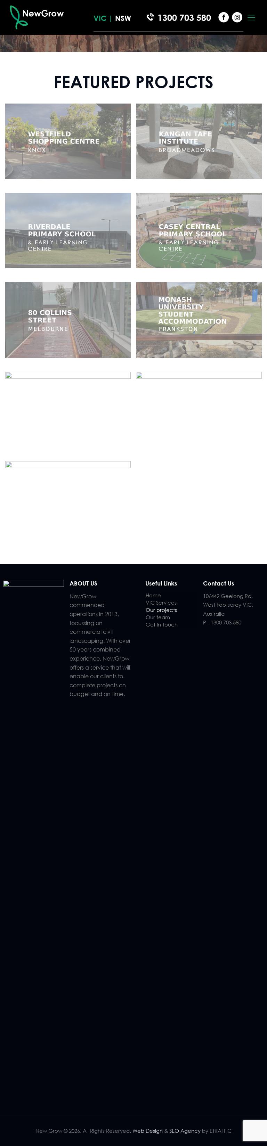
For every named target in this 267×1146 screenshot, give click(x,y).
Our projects (161, 609)
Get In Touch (162, 624)
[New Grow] (37, 17)
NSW (123, 18)
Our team (158, 617)
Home (153, 595)
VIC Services (161, 602)
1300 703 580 (184, 18)
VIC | (104, 18)
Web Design (147, 1130)
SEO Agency (185, 1130)
